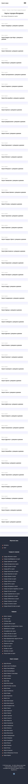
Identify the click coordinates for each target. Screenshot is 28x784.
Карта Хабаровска (8, 725)
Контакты (6, 545)
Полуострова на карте (9, 653)
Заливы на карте (8, 648)
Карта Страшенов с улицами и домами (13, 427)
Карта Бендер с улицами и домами (12, 486)
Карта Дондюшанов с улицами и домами (13, 121)
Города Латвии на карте (10, 579)
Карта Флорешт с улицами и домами (12, 168)
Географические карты (10, 631)
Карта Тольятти (8, 718)
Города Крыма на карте (10, 576)
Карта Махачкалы (8, 733)
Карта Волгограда (8, 683)
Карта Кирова (7, 755)
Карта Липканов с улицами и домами (12, 51)
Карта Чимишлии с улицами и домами (13, 180)
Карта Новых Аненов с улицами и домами (14, 192)
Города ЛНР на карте (9, 584)
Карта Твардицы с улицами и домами (12, 25)
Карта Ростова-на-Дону (10, 685)
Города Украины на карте (10, 601)
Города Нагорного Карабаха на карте (13, 588)
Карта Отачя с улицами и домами (11, 133)
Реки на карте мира (9, 641)
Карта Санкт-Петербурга (10, 666)
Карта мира (5, 3)
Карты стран (7, 618)
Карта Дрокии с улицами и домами (12, 333)
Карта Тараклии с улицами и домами (12, 216)
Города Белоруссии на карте (11, 564)
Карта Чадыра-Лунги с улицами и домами (14, 239)
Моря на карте (7, 646)
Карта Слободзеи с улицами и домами (13, 322)
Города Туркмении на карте (11, 596)
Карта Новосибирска (9, 668)
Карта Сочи (7, 698)
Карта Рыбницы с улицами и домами (12, 498)
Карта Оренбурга (8, 740)
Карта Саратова (8, 715)
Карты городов (5, 23)
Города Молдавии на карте (11, 586)
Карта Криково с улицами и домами (12, 227)
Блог (5, 547)
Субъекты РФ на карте (9, 623)
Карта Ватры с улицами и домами (11, 62)
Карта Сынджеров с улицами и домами (13, 298)
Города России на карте (10, 591)
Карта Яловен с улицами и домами (12, 345)
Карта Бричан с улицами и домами (12, 110)
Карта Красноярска (9, 703)
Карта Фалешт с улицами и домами (12, 157)
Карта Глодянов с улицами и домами (12, 86)
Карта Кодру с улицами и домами (11, 286)
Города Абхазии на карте (10, 556)
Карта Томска (7, 708)
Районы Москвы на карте (10, 636)
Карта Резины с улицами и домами (12, 204)
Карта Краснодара (8, 700)
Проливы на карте (8, 651)
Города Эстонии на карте (10, 603)
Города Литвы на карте (10, 581)
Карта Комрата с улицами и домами (12, 416)
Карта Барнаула (8, 710)
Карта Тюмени (7, 713)
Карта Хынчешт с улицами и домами (12, 357)
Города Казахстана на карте (11, 571)
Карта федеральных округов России (13, 638)
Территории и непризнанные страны (13, 626)
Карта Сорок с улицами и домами (11, 522)
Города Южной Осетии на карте (12, 606)
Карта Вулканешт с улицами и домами (13, 145)
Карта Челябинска (8, 690)
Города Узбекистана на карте (11, 598)
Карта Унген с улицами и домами (11, 392)
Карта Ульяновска (8, 723)
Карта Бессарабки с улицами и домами (13, 98)
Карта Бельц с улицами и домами (11, 463)
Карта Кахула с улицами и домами (12, 510)
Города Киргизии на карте (10, 574)
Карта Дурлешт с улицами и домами (12, 439)
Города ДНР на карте (9, 569)
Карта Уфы (6, 681)
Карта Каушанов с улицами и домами (12, 263)
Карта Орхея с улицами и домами (11, 380)
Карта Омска (7, 688)
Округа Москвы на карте (10, 633)
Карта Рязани (7, 743)
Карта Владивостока (9, 705)
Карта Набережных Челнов (11, 753)
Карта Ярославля (8, 730)
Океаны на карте (8, 643)
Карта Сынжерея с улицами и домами (13, 369)
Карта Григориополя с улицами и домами (14, 74)
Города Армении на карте (10, 561)
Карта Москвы (7, 663)
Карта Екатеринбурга (9, 671)
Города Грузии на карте (10, 566)
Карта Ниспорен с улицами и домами (12, 274)
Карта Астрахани (8, 750)
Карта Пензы (7, 748)
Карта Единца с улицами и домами (12, 310)
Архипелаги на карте (9, 628)
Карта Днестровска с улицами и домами (13, 251)
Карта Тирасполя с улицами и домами (13, 475)
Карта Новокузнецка (9, 735)
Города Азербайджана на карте (12, 559)
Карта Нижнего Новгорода (11, 673)
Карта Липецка (7, 745)
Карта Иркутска (8, 720)
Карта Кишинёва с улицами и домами (12, 451)
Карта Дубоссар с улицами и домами (12, 404)
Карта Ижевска (8, 728)
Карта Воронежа (8, 695)
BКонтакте (14, 774)
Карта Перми (7, 693)
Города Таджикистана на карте (12, 593)
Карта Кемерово (8, 738)
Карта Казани (7, 678)
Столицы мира (7, 621)
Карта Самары (7, 676)
